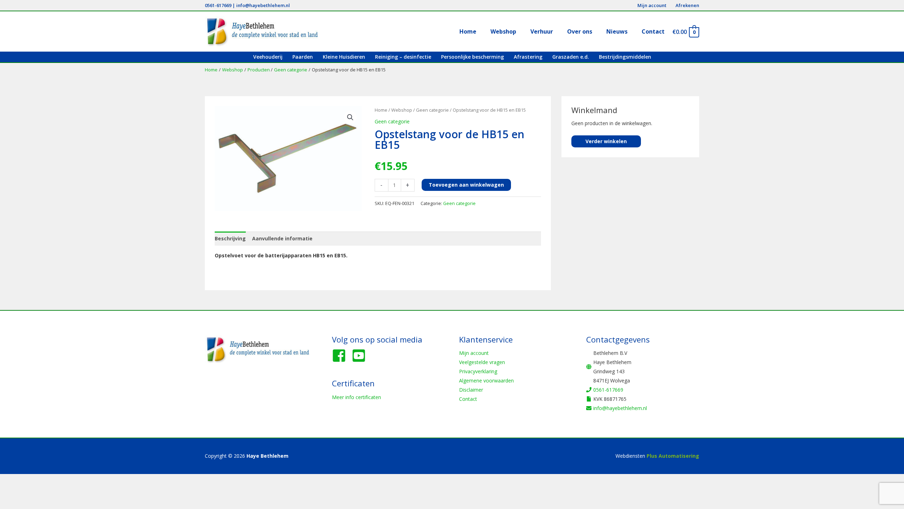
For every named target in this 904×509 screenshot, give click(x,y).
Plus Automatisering (673, 455)
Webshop (401, 110)
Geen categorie (432, 110)
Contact (468, 399)
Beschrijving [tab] (230, 238)
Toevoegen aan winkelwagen (466, 184)
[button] (350, 117)
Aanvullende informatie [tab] (282, 238)
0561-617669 (218, 5)
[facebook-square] (341, 356)
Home (381, 110)
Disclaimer (471, 389)
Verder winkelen (606, 141)
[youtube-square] (361, 356)
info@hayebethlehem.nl (263, 5)
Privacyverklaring (478, 371)
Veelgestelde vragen (482, 362)
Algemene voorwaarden (486, 380)
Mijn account (474, 353)
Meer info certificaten (356, 397)
